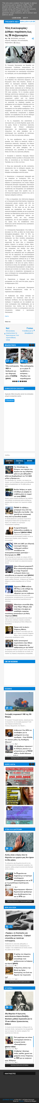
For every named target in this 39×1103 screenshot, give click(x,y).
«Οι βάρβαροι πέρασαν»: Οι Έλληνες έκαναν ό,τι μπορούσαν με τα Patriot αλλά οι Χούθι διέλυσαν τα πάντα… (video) (19, 758)
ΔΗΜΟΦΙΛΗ (9, 469)
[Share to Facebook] (12, 350)
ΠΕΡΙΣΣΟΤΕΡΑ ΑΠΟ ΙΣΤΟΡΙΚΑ (19, 1073)
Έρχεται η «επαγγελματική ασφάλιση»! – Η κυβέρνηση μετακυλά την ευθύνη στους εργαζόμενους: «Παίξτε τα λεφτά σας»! (26, 376)
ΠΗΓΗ (7, 316)
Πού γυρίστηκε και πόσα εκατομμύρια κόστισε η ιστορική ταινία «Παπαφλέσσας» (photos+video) (18, 1049)
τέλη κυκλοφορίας (22, 40)
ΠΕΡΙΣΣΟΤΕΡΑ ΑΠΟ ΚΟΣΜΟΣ (19, 765)
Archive (29, 468)
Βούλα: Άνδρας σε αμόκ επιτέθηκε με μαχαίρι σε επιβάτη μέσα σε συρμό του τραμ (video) (23, 500)
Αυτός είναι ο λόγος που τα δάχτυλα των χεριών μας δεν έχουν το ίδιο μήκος (19, 865)
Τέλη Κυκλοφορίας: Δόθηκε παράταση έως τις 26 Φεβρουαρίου (18, 31)
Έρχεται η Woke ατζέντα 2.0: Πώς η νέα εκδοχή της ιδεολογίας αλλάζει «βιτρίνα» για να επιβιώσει (24, 597)
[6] (22, 389)
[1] (13, 389)
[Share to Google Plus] (16, 350)
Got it (25, 18)
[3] (16, 389)
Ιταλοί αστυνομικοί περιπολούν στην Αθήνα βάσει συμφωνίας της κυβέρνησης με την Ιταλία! (23, 651)
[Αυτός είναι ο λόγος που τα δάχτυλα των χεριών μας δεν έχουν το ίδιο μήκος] (19, 849)
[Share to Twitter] (14, 350)
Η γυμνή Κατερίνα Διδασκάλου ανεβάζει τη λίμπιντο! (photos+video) (23, 537)
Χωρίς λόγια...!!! (12, 789)
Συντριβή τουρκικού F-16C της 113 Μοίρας (18, 722)
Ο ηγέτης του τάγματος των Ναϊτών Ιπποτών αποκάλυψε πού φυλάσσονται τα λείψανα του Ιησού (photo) (18, 966)
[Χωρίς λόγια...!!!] (19, 784)
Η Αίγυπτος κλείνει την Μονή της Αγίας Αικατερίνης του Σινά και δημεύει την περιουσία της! (18, 980)
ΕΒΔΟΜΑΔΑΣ (19, 469)
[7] (24, 389)
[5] (20, 389)
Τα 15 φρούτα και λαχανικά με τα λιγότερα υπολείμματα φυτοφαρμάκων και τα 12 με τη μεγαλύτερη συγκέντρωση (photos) (18, 887)
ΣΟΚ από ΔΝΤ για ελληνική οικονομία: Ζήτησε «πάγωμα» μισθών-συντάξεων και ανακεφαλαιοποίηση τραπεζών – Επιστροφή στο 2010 (19, 556)
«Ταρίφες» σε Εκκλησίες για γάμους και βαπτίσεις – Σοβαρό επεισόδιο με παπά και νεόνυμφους (18, 944)
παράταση (14, 40)
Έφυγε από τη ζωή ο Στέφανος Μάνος (21, 635)
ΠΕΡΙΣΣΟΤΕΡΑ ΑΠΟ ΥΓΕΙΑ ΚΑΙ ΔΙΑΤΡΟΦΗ (19, 909)
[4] (18, 389)
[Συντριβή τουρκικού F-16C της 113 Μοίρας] (19, 709)
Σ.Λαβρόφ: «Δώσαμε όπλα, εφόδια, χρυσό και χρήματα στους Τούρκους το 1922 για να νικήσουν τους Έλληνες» (19, 1063)
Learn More (16, 18)
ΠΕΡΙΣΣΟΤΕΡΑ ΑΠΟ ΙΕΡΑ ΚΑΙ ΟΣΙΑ (19, 989)
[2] (15, 389)
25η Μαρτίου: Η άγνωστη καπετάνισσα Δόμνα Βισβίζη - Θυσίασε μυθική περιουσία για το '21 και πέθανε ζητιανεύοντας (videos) (18, 1026)
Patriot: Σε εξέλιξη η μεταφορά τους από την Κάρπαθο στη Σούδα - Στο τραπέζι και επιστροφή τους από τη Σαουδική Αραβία (19, 519)
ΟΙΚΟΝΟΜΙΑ (14, 38)
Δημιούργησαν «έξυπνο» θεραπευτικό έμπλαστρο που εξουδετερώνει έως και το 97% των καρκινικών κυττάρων (18, 901)
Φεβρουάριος (9, 42)
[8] (26, 389)
